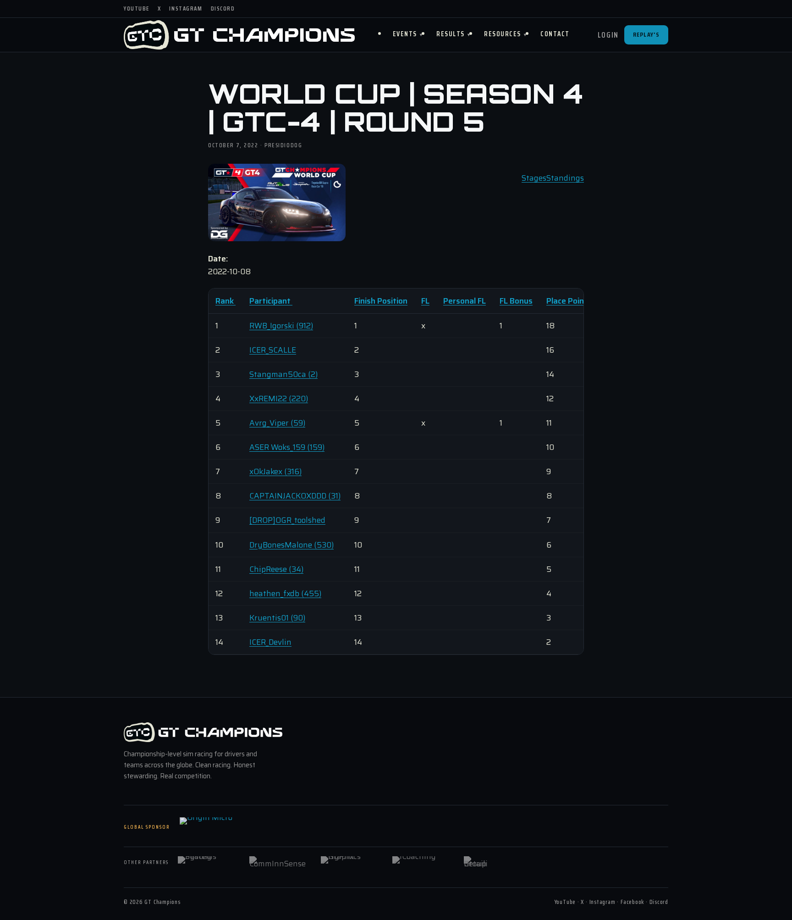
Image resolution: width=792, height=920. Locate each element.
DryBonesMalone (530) (291, 545)
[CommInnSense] (279, 862)
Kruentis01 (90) (277, 618)
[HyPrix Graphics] (350, 862)
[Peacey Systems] (207, 862)
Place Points (569, 301)
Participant (270, 301)
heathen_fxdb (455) (285, 593)
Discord (223, 8)
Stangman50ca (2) (283, 374)
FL (425, 301)
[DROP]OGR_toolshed (287, 520)
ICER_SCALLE (272, 350)
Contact (555, 33)
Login (608, 35)
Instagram (185, 8)
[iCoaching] (422, 862)
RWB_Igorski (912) (281, 326)
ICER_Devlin (270, 642)
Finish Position (380, 301)
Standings (565, 178)
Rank (225, 301)
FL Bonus (516, 301)
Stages (534, 178)
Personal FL (464, 301)
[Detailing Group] (493, 862)
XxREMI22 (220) (278, 399)
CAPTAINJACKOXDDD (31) (295, 496)
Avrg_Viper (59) (277, 423)
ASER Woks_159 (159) (286, 447)
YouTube (136, 8)
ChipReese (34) (276, 569)
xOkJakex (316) (275, 471)
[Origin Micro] (225, 827)
